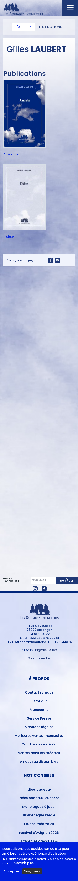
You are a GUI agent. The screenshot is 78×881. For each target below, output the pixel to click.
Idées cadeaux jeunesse (39, 798)
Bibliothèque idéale (39, 815)
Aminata (10, 155)
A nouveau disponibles (39, 761)
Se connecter (39, 658)
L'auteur (23, 27)
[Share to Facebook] (50, 260)
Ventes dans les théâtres (39, 752)
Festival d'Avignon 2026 (39, 832)
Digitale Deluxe (46, 650)
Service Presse (39, 718)
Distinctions (50, 27)
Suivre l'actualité (10, 580)
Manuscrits (39, 709)
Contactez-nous (39, 692)
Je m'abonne (67, 580)
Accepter (11, 871)
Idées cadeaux (39, 789)
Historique (39, 701)
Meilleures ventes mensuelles (39, 735)
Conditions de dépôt (39, 744)
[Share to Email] (57, 260)
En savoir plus (23, 863)
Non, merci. (32, 871)
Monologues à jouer (39, 806)
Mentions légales (39, 727)
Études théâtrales (39, 824)
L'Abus (8, 237)
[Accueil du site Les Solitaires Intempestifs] (39, 9)
